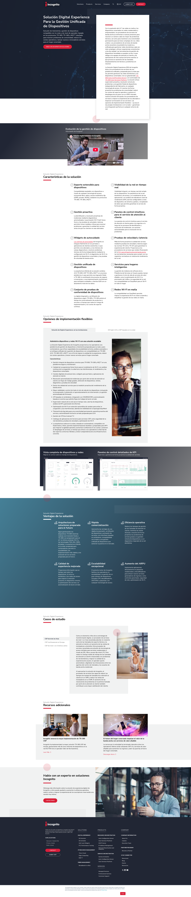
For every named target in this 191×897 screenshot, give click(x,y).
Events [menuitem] (124, 863)
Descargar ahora (108, 754)
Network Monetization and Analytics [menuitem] (106, 848)
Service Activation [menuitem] (104, 857)
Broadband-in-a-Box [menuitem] (85, 865)
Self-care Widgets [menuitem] (84, 843)
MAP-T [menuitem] (81, 858)
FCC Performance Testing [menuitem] (86, 845)
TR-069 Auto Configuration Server (122, 77)
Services (98, 4)
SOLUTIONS (82, 830)
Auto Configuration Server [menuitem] (106, 838)
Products (89, 4)
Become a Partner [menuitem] (127, 851)
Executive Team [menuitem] (126, 843)
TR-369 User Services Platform (116, 80)
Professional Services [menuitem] (105, 874)
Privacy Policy (104, 890)
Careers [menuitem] (124, 841)
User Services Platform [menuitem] (105, 841)
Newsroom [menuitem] (125, 858)
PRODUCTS (102, 830)
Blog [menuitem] (123, 861)
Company (107, 4)
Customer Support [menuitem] (104, 876)
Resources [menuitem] (125, 865)
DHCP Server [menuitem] (102, 843)
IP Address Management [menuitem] (106, 845)
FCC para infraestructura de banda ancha (132, 252)
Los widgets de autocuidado (83, 242)
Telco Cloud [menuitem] (82, 853)
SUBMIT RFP (129, 4)
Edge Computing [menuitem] (83, 855)
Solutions (80, 4)
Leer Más (46, 752)
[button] (119, 4)
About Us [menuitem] (124, 838)
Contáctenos (50, 800)
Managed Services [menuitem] (104, 871)
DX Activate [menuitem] (82, 841)
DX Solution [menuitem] (82, 838)
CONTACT (141, 4)
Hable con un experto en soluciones (57, 47)
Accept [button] (122, 893)
